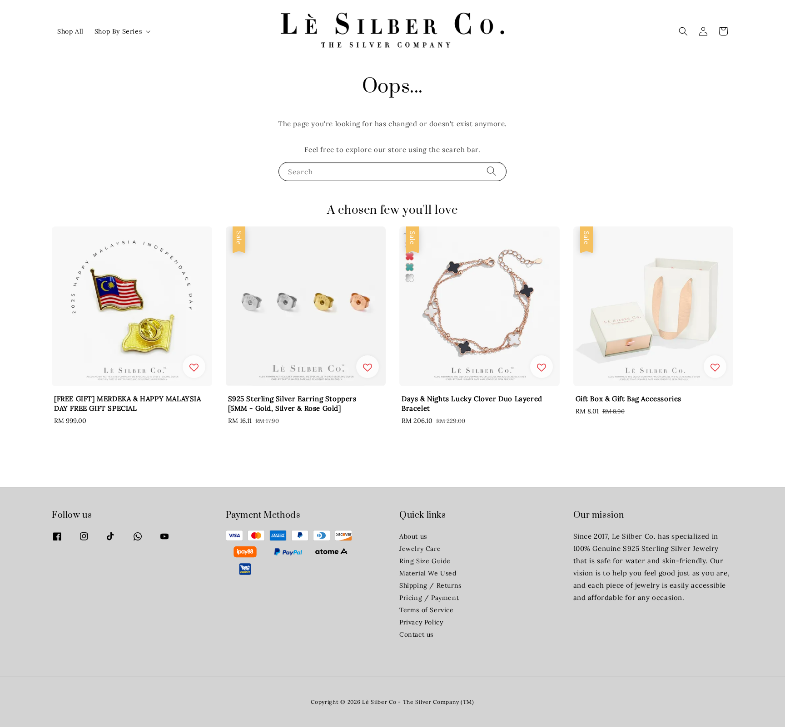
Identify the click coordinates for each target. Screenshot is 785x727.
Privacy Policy (421, 622)
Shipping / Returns (430, 585)
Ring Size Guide (425, 561)
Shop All (70, 31)
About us (413, 536)
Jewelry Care (420, 549)
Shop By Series (118, 31)
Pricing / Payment (429, 598)
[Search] (491, 171)
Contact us (416, 634)
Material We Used (428, 573)
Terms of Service (426, 610)
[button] (683, 31)
